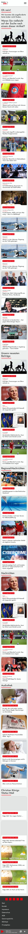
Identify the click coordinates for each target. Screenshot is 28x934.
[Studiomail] (17, 899)
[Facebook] (10, 899)
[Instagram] (14, 899)
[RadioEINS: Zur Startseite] (12, 3)
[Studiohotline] (21, 899)
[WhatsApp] (6, 899)
